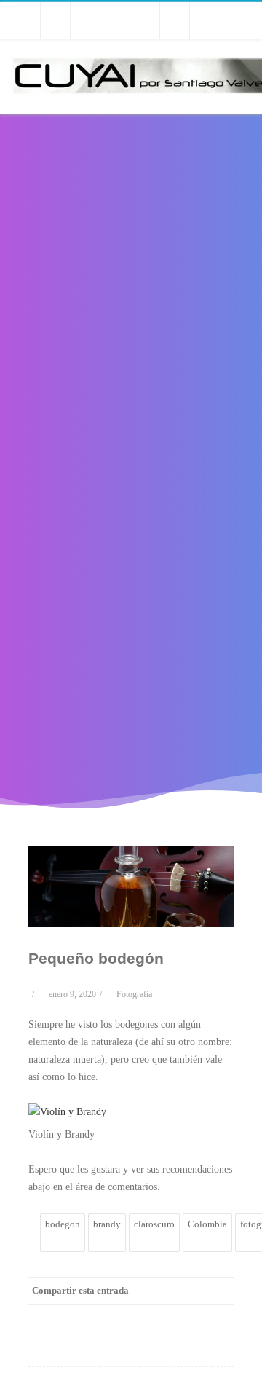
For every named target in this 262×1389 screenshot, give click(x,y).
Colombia (207, 1224)
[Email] (219, 1316)
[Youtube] (55, 20)
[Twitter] (25, 20)
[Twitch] (85, 20)
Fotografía (134, 994)
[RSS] (204, 20)
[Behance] (115, 20)
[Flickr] (144, 20)
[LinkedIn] (160, 1316)
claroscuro (154, 1224)
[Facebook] (73, 1316)
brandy (107, 1224)
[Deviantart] (174, 20)
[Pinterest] (131, 1316)
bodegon (62, 1224)
